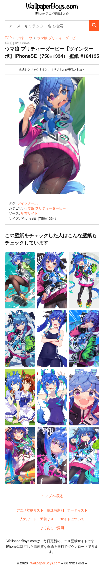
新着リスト (48, 518)
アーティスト (77, 510)
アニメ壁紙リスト (30, 510)
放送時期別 (55, 510)
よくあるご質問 (52, 527)
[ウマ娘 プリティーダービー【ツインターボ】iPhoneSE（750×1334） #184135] (52, 136)
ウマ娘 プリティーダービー (45, 208)
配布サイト (29, 213)
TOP (8, 37)
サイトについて (72, 518)
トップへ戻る (52, 495)
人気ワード (28, 518)
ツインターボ (27, 203)
